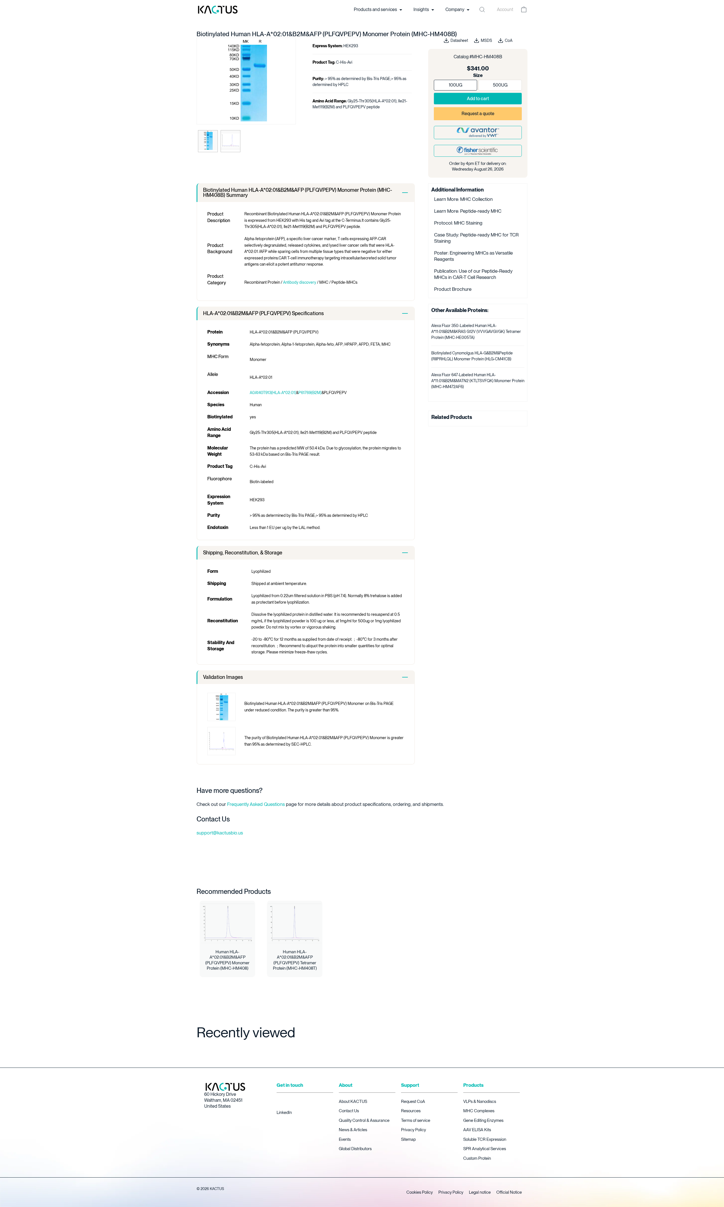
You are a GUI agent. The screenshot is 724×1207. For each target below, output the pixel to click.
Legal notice (480, 1192)
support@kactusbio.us (220, 833)
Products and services (376, 9)
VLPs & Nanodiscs (479, 1101)
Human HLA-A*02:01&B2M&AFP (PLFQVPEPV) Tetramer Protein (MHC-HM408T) (295, 960)
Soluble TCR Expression (484, 1139)
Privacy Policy (413, 1129)
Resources (411, 1110)
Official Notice (509, 1192)
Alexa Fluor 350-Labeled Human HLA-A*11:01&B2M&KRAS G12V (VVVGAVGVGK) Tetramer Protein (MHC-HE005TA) (476, 331)
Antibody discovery (299, 282)
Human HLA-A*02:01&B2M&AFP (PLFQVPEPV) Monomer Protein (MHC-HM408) (227, 960)
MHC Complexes (478, 1110)
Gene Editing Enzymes (483, 1120)
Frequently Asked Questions (256, 804)
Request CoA (413, 1101)
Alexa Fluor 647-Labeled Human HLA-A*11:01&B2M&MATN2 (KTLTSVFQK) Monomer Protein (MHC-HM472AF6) (477, 381)
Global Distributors (355, 1148)
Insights (421, 9)
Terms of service (415, 1120)
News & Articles (353, 1129)
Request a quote (478, 113)
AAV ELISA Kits (477, 1129)
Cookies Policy (419, 1192)
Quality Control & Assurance (364, 1120)
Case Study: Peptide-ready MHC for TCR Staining (476, 238)
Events (345, 1139)
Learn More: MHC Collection (463, 199)
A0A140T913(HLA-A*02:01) (273, 392)
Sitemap (408, 1139)
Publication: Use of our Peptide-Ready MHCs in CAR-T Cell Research (473, 274)
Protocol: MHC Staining (458, 223)
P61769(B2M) (310, 392)
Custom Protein (477, 1158)
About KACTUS (353, 1101)
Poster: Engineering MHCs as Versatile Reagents (473, 256)
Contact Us (349, 1110)
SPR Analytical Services (484, 1148)
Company (455, 9)
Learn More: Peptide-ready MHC (467, 211)
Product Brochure (452, 289)
